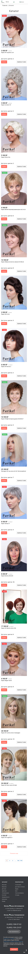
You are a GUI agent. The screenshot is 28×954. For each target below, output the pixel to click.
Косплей (4, 895)
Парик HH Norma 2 (6, 366)
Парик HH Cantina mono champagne (10, 732)
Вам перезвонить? (14, 931)
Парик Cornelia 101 (6, 105)
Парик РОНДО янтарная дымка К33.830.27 (12, 419)
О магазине (18, 884)
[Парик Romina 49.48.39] (14, 555)
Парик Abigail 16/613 (6, 680)
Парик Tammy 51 (5, 523)
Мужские (4, 886)
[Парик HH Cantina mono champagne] (14, 712)
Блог (16, 891)
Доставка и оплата (20, 886)
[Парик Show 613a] (14, 136)
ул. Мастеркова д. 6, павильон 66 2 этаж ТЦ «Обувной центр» (14, 909)
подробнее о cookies (9, 938)
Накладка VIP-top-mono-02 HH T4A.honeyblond (13, 471)
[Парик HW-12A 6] (14, 293)
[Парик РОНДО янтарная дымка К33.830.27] (14, 398)
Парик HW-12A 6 (5, 314)
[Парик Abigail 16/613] (14, 660)
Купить (4, 62)
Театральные (5, 893)
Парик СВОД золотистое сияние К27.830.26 (12, 262)
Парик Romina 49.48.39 (7, 576)
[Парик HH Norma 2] (14, 346)
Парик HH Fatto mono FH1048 (9, 785)
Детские (4, 889)
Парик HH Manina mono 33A (8, 628)
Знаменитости (5, 897)
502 (18, 860)
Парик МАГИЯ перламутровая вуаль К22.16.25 (13, 209)
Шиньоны (4, 899)
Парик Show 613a (5, 157)
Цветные (4, 891)
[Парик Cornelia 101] (14, 84)
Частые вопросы (19, 893)
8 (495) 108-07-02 (14, 924)
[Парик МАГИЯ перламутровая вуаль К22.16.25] (14, 189)
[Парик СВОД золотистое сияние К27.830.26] (14, 241)
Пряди (3, 901)
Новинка (5, 172)
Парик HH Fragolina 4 (6, 837)
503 (21, 860)
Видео (16, 889)
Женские (4, 884)
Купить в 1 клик (21, 62)
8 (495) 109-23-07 (14, 927)
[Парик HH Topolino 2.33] (14, 32)
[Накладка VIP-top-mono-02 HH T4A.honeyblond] (14, 450)
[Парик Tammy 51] (14, 503)
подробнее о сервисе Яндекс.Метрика (13, 941)
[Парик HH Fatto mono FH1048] (14, 764)
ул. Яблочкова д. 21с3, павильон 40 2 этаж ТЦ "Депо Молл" (14, 918)
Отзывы (17, 895)
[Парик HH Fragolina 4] (14, 816)
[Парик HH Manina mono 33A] (14, 607)
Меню (7, 2)
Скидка (4, 15)
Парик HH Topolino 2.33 (7, 52)
